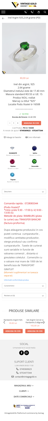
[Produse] (3, 13)
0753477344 (25, 372)
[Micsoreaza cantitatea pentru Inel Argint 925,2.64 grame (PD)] (10, 123)
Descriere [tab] (7, 191)
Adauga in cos (31, 123)
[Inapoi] (2, 18)
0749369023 (25, 369)
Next (44, 51)
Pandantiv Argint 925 (13, 320)
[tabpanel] (24, 48)
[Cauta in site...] (45, 12)
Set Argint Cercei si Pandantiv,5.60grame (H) (35, 321)
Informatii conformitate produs (16, 280)
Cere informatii (33, 137)
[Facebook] (21, 352)
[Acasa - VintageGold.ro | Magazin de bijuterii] (24, 4)
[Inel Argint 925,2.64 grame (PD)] (24, 48)
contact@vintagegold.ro (25, 376)
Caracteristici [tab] (9, 285)
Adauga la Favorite (13, 137)
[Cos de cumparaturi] (39, 12)
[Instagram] (26, 352)
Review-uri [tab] (9, 295)
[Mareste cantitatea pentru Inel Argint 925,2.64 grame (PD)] (18, 123)
